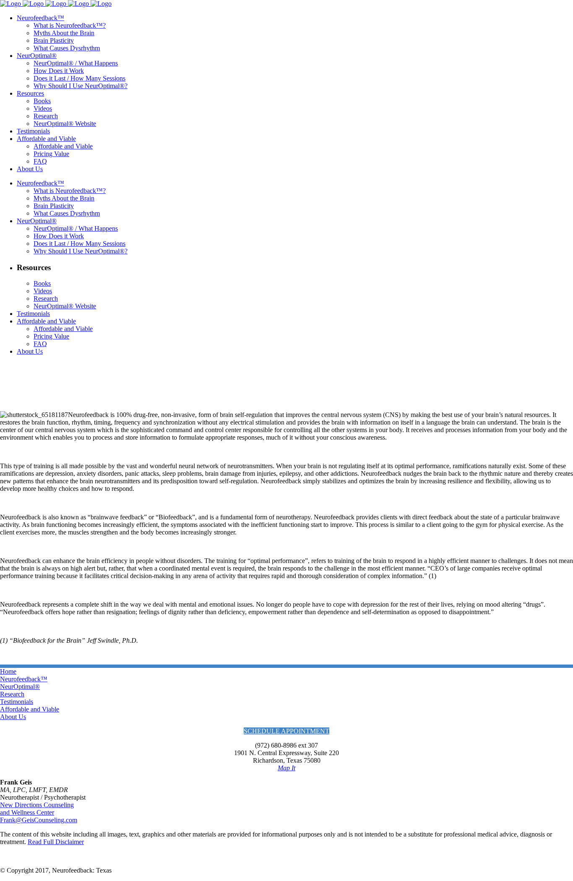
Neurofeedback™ (23, 679)
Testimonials (16, 701)
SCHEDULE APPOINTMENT (286, 731)
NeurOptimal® (20, 686)
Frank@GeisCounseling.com (38, 820)
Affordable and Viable (29, 709)
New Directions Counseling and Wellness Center (37, 808)
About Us (13, 716)
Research (12, 694)
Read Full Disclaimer (56, 841)
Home (8, 671)
